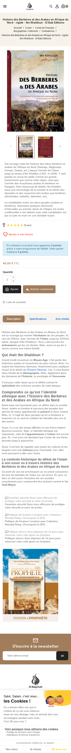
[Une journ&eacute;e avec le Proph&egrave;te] (30, 585)
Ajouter (14, 289)
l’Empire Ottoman (37, 369)
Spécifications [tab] (38, 318)
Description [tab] (14, 318)
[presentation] (11, 146)
